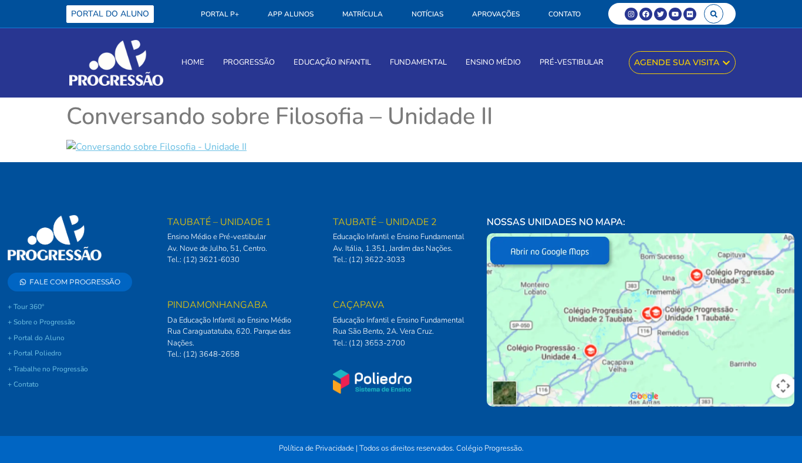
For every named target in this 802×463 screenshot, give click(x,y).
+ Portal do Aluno (36, 338)
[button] (713, 14)
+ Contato (23, 384)
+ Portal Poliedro (35, 353)
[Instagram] (631, 14)
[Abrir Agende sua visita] (726, 62)
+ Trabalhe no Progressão (48, 369)
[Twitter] (660, 14)
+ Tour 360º (26, 306)
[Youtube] (675, 14)
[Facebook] (645, 14)
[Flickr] (689, 14)
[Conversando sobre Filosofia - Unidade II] (156, 146)
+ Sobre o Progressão (41, 322)
